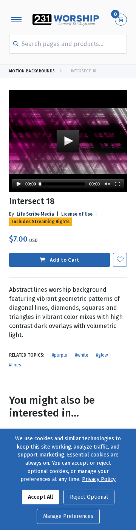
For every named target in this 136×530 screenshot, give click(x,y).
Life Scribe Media (35, 214)
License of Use (77, 214)
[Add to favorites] (120, 260)
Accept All (40, 497)
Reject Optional (89, 497)
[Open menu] (16, 19)
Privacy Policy (99, 479)
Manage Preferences (68, 516)
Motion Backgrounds (32, 71)
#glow (102, 355)
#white (81, 355)
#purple (59, 355)
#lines (15, 365)
